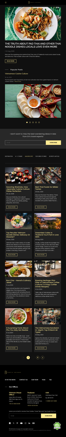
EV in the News (10, 380)
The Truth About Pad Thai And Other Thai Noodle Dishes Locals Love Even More (33, 45)
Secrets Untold (54, 156)
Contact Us (23, 380)
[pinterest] (17, 423)
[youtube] (21, 423)
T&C (50, 380)
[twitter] (13, 423)
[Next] (42, 357)
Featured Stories (41, 156)
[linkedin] (29, 423)
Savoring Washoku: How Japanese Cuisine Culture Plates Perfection (17, 189)
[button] (27, 122)
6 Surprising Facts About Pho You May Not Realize (17, 329)
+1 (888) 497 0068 (51, 401)
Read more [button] (10, 61)
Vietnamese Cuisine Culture (16, 74)
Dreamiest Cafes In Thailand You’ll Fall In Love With (47, 234)
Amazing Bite (29, 156)
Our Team (34, 380)
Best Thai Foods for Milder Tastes (46, 188)
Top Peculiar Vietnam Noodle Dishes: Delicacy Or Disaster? (18, 234)
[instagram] (25, 423)
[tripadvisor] (33, 423)
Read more (18, 81)
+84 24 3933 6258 (14, 404)
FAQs (43, 380)
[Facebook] (10, 423)
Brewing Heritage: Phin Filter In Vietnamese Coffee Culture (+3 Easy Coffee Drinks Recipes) (47, 283)
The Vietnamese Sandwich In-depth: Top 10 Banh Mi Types (47, 330)
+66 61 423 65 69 (32, 405)
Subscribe (53, 142)
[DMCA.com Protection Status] (57, 426)
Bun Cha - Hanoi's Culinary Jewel (18, 281)
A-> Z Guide (18, 156)
